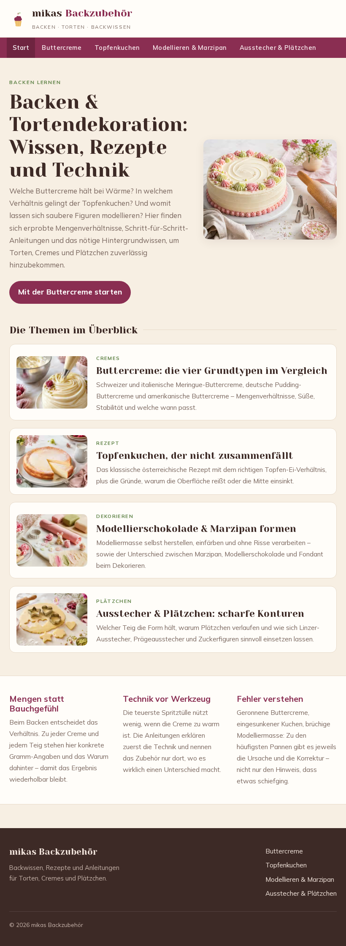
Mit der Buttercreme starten (70, 292)
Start (21, 48)
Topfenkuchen (117, 48)
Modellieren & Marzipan (190, 48)
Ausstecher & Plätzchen (278, 48)
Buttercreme (61, 48)
